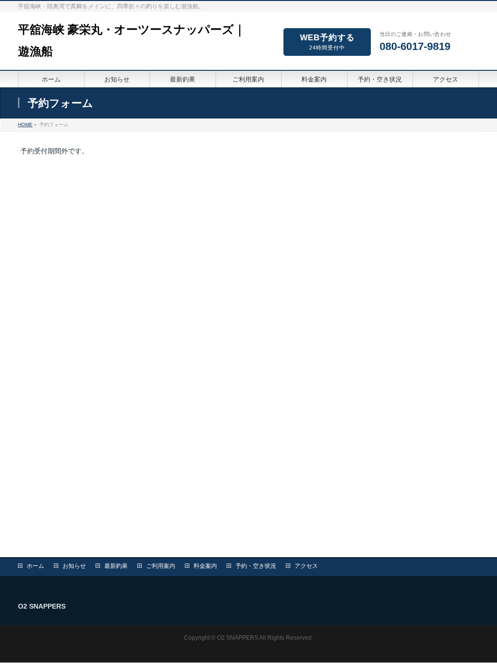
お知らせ (74, 566)
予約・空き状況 (255, 566)
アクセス (306, 566)
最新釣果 (116, 566)
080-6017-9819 (415, 46)
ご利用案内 (160, 566)
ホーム (35, 566)
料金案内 (205, 566)
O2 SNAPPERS (237, 637)
